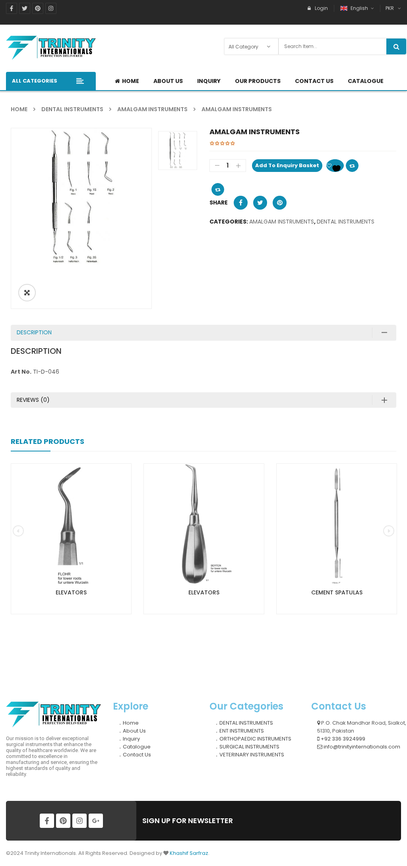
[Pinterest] (37, 8)
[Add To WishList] (335, 165)
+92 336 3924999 (342, 739)
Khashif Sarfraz (189, 853)
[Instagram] (50, 8)
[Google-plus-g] (96, 821)
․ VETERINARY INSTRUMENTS (249, 754)
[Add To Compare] (217, 189)
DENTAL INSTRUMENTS (72, 109)
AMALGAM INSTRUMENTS (152, 109)
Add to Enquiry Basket (287, 165)
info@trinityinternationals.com (361, 746)
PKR (390, 8)
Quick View (71, 509)
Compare (352, 165)
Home (19, 109)
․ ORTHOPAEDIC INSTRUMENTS (253, 739)
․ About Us (132, 731)
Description (34, 332)
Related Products (47, 441)
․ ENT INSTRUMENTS (239, 731)
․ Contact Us (135, 754)
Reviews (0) (33, 400)
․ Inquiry (129, 739)
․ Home (129, 723)
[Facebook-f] (11, 8)
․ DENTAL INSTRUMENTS (244, 723)
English (359, 8)
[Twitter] (24, 8)
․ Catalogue (135, 746)
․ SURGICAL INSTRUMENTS (247, 746)
